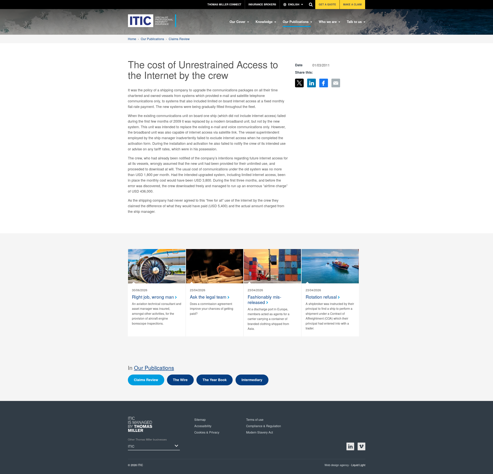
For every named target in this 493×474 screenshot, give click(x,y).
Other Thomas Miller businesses (147, 439)
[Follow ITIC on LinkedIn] (350, 446)
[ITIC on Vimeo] (361, 446)
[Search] (311, 4)
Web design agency (337, 465)
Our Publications (154, 367)
